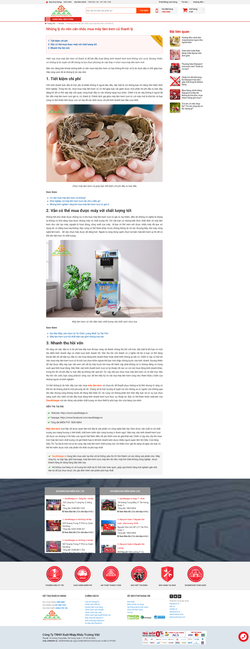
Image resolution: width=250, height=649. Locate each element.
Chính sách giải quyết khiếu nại (97, 615)
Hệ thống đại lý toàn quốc (137, 607)
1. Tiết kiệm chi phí (58, 41)
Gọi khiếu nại (49, 605)
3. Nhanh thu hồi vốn (59, 48)
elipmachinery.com (177, 617)
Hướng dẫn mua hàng (94, 607)
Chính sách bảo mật (93, 612)
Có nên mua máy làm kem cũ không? (68, 198)
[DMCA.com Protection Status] (133, 617)
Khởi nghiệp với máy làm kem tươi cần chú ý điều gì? (75, 201)
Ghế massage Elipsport (94, 620)
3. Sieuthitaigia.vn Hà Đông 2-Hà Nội (77, 540)
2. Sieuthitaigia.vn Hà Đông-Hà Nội (76, 519)
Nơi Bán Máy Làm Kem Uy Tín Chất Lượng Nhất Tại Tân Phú (79, 333)
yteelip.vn (173, 609)
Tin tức (185, 2)
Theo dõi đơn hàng (135, 610)
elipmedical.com (176, 614)
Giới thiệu (131, 602)
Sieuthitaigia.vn (59, 456)
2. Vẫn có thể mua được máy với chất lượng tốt (72, 44)
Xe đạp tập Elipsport (93, 623)
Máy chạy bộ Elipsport (94, 618)
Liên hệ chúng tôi (92, 602)
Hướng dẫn (198, 2)
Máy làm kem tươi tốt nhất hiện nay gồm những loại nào (77, 336)
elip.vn (172, 606)
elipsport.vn (174, 604)
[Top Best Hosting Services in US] (146, 617)
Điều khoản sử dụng (135, 604)
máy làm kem (95, 385)
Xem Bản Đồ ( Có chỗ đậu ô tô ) (78, 511)
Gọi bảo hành (49, 608)
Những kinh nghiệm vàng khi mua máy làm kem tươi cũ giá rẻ (79, 204)
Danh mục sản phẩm (63, 19)
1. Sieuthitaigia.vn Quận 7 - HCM (130, 499)
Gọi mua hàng (49, 602)
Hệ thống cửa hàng (168, 2)
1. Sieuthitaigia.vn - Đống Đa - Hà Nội (77, 499)
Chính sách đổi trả (92, 604)
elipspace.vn (175, 612)
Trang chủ (51, 23)
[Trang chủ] (61, 10)
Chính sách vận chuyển (94, 610)
